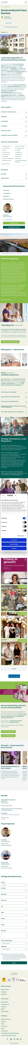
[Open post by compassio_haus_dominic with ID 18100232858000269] (14, 598)
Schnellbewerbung (5, 1004)
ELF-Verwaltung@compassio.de (11, 26)
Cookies (2, 1023)
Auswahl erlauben (14, 544)
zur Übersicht (6, 6)
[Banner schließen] (21, 495)
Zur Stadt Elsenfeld (5, 299)
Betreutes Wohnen (5, 989)
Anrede (3, 882)
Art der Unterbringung (6, 940)
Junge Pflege (4, 994)
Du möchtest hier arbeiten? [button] (14, 227)
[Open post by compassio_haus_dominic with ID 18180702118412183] (14, 571)
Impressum (3, 1021)
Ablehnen (14, 548)
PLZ (2, 906)
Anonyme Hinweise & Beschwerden (8, 1035)
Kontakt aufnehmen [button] (14, 223)
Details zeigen (21, 535)
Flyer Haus (3, 174)
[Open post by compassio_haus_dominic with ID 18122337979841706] (14, 625)
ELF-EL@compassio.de (7, 219)
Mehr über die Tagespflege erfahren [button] (10, 341)
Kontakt (2, 1028)
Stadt (2, 912)
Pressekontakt (4, 1026)
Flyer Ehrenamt (5, 178)
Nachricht (3, 930)
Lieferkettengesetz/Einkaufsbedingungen (10, 1033)
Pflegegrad (4, 946)
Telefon (3, 918)
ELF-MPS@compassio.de (6, 810)
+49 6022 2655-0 (8, 23)
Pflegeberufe (4, 1006)
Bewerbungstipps (5, 1011)
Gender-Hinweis (4, 1030)
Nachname (4, 894)
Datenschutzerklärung (6, 1019)
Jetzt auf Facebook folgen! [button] (8, 735)
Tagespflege (3, 991)
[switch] (25, 522)
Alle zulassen (14, 539)
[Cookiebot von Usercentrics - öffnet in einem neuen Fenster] (9, 495)
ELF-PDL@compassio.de (6, 868)
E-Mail (3, 924)
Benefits (2, 1009)
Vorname (3, 888)
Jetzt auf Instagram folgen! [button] (8, 731)
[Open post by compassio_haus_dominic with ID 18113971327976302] (14, 652)
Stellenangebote (4, 1002)
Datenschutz (17, 959)
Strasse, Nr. (4, 900)
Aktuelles (3, 32)
